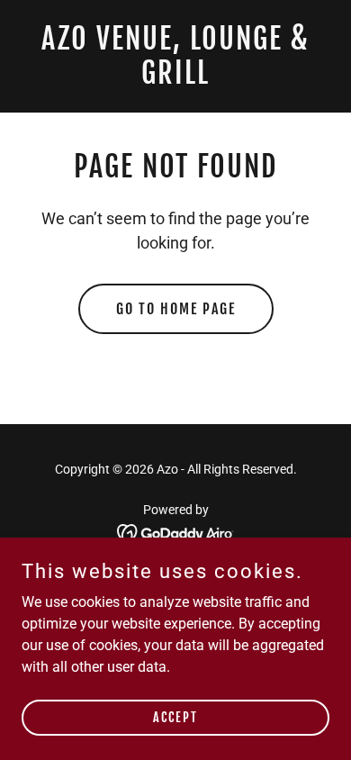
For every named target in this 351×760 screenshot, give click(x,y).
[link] (175, 78)
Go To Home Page (176, 309)
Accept (175, 717)
